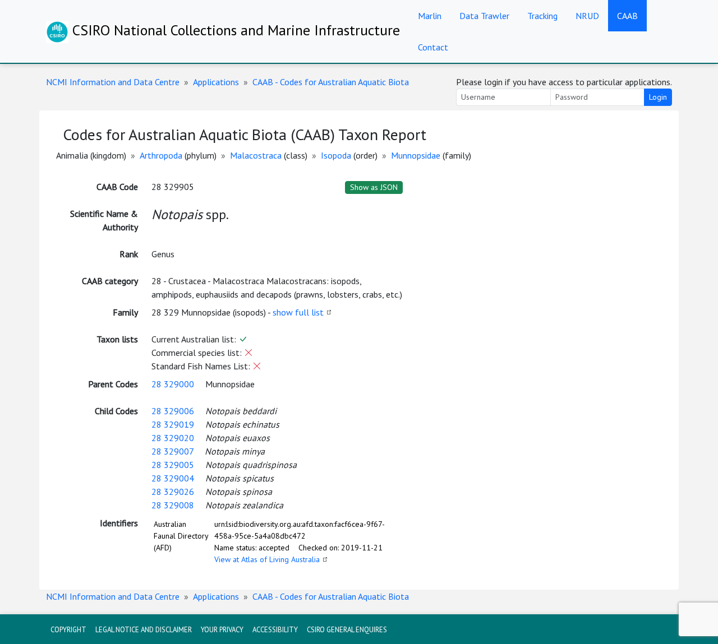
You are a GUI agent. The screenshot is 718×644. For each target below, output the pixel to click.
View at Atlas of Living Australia (267, 559)
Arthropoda (161, 155)
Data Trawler (484, 15)
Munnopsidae (415, 155)
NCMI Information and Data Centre (113, 81)
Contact (433, 47)
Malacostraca (256, 155)
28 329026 (172, 491)
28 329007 (172, 451)
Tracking (542, 15)
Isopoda (336, 155)
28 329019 (172, 424)
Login (658, 97)
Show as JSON (374, 187)
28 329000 (172, 384)
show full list (298, 312)
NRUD (587, 15)
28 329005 (172, 464)
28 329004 (172, 478)
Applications (216, 81)
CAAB (627, 15)
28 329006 (172, 410)
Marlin (429, 15)
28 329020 (172, 437)
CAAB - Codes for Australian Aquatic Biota (330, 81)
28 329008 (172, 505)
